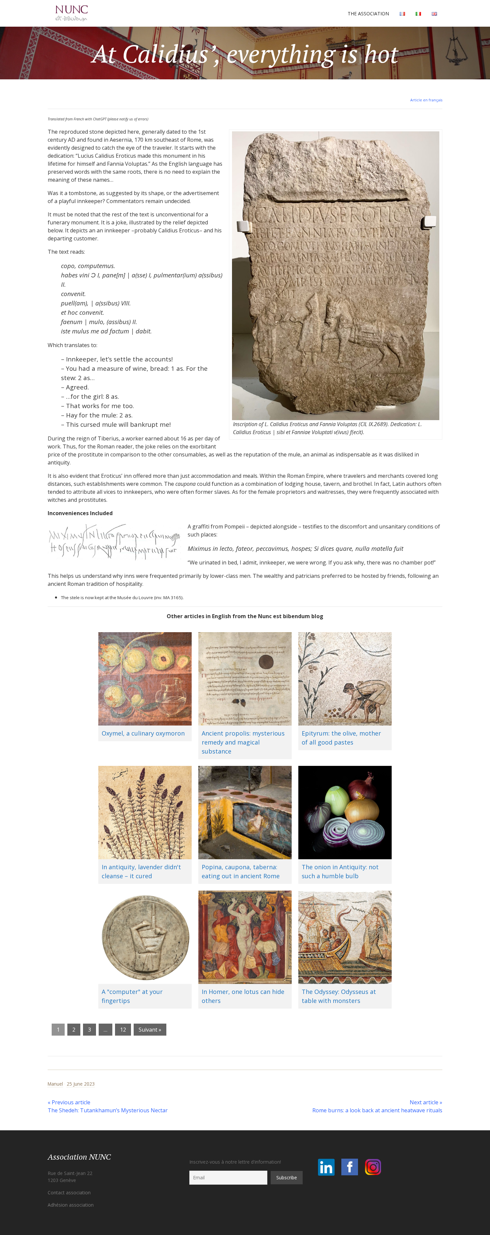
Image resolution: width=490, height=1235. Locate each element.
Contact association (69, 1192)
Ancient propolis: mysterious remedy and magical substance (243, 742)
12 (123, 1029)
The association (368, 13)
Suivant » (150, 1029)
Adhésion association (71, 1205)
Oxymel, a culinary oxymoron (143, 733)
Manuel (55, 1084)
